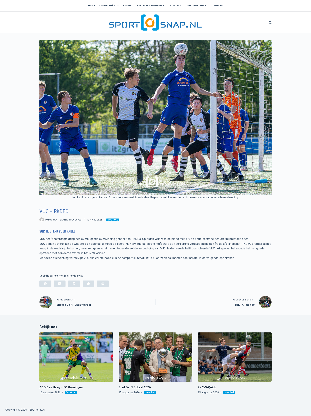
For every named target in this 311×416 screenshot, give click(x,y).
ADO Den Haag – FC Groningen (61, 387)
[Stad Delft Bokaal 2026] (155, 356)
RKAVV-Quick (207, 387)
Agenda (127, 5)
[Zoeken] (270, 22)
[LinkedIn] (74, 284)
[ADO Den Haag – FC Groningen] (76, 356)
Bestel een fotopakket (151, 5)
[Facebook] (45, 284)
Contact (175, 5)
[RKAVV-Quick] (235, 356)
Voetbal (113, 220)
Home (91, 5)
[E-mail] (103, 284)
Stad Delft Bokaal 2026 (135, 387)
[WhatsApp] (88, 284)
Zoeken (218, 5)
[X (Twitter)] (60, 284)
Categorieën (107, 5)
